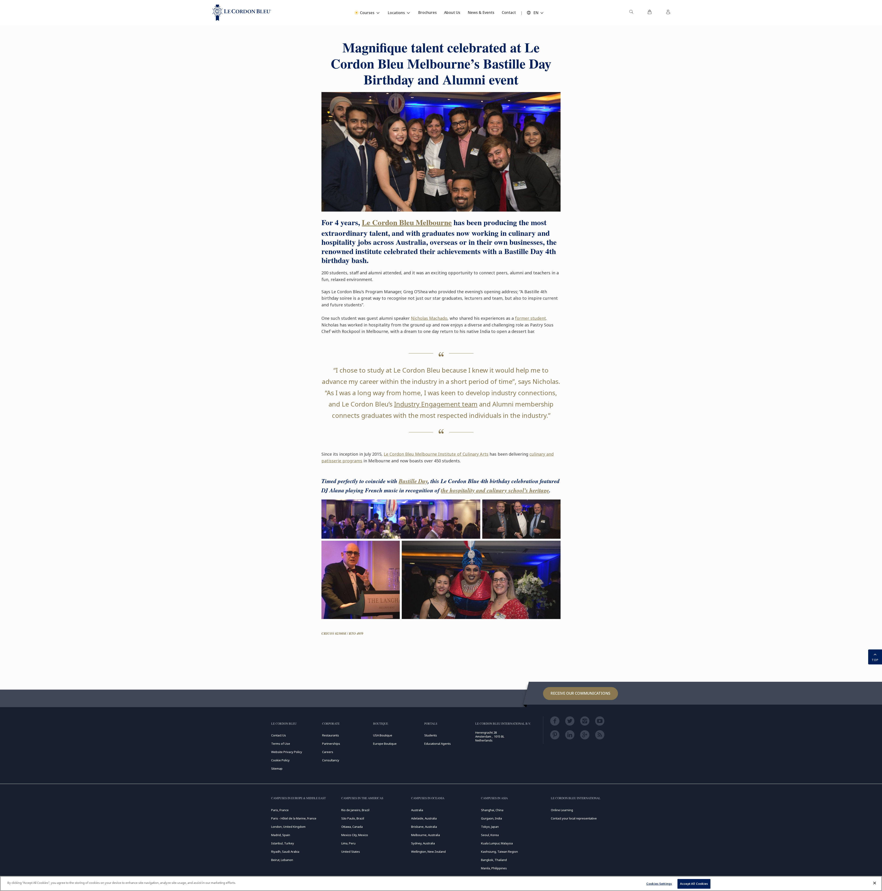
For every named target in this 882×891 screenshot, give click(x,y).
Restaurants (330, 735)
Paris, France (280, 810)
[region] (441, 883)
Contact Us (278, 735)
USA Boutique (382, 735)
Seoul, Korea (490, 835)
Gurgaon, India (491, 818)
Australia (417, 810)
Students (430, 735)
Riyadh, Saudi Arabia (285, 851)
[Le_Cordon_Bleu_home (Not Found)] (242, 12)
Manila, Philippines (494, 868)
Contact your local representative (574, 818)
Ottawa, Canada (352, 827)
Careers (327, 752)
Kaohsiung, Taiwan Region (499, 851)
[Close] (875, 883)
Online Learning (562, 810)
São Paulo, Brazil (352, 818)
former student (530, 318)
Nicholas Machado (429, 318)
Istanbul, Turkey (282, 843)
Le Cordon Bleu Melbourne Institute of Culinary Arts (436, 454)
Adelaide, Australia (424, 818)
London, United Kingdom (288, 827)
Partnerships (331, 744)
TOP (875, 660)
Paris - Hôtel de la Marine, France (293, 818)
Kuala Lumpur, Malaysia (497, 843)
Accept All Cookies (694, 884)
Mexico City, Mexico (354, 835)
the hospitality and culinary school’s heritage (495, 490)
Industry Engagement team (436, 404)
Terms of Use (280, 744)
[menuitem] (631, 12)
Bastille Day (413, 481)
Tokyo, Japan (490, 827)
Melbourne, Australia (425, 835)
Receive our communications (580, 693)
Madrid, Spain (280, 835)
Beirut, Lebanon (282, 860)
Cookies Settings (659, 884)
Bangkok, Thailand (494, 860)
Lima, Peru (348, 843)
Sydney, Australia (423, 843)
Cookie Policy (280, 760)
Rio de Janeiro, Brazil (355, 810)
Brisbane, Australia (424, 827)
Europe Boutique (385, 744)
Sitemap (276, 768)
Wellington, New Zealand (428, 851)
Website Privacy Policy (286, 752)
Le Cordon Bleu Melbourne (407, 222)
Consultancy (330, 760)
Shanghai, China (492, 810)
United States (350, 851)
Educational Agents (437, 744)
